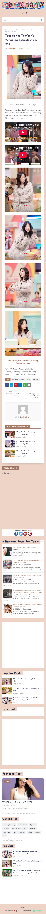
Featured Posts (22, 825)
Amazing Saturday (18, 379)
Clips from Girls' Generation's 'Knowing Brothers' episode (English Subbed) (26, 872)
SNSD (28, 379)
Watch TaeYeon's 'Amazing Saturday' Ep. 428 (25, 452)
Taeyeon (13, 30)
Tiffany (30, 832)
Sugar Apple (12, 49)
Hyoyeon (33, 825)
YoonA (37, 832)
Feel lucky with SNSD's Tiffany (24, 548)
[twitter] (22, 13)
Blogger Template (36, 911)
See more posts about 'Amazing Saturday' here (23, 362)
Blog (18, 911)
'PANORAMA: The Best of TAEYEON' (18, 802)
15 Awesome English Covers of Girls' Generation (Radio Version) (25, 699)
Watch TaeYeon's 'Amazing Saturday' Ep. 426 (27, 680)
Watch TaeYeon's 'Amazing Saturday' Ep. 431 (25, 433)
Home (7, 30)
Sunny (15, 832)
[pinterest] (27, 13)
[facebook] (19, 13)
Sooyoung (7, 832)
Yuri (5, 836)
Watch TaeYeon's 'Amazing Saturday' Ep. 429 (25, 443)
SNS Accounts (16, 828)
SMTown (6, 828)
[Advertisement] (23, 645)
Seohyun (33, 828)
